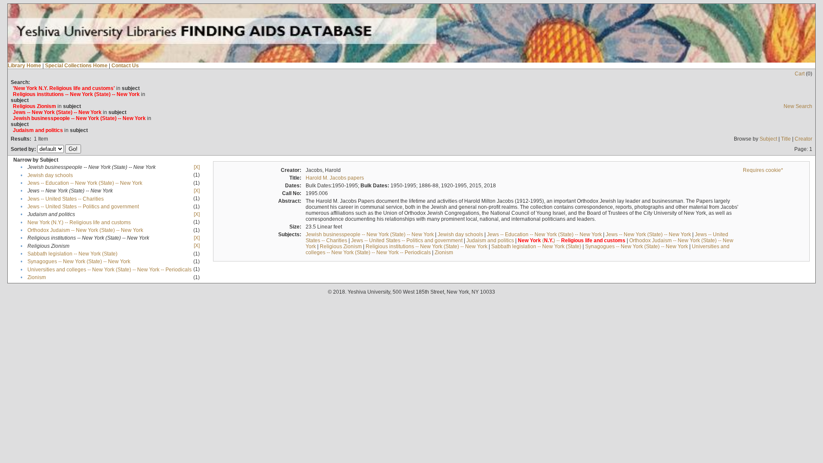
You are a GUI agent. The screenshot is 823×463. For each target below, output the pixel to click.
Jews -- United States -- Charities (65, 199)
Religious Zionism (341, 247)
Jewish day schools (50, 175)
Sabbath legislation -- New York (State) (72, 254)
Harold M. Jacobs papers (335, 178)
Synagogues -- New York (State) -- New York (78, 262)
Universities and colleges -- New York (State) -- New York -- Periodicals (109, 270)
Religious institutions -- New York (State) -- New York (426, 247)
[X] (197, 167)
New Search (798, 106)
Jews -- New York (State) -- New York (648, 235)
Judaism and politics (490, 241)
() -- (571, 241)
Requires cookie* (763, 170)
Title (786, 139)
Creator (803, 139)
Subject (768, 139)
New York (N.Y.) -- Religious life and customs (79, 222)
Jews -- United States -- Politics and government (83, 207)
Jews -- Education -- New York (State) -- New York (84, 183)
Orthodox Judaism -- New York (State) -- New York (85, 230)
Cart (800, 74)
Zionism (36, 277)
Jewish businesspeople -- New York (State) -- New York (370, 235)
